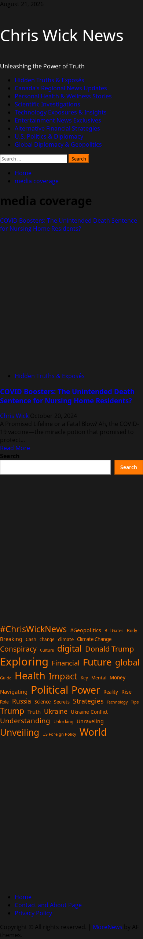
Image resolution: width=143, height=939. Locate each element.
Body (132, 630)
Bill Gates (114, 630)
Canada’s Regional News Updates (61, 88)
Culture (47, 650)
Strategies (88, 701)
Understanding (25, 720)
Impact (63, 676)
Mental (98, 678)
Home (23, 897)
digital (69, 648)
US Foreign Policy (59, 734)
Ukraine (55, 711)
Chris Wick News (62, 35)
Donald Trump (109, 649)
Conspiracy (18, 649)
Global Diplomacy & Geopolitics (58, 144)
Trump (12, 710)
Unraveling (90, 721)
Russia (21, 701)
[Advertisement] (71, 546)
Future (97, 661)
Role (4, 702)
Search (10, 456)
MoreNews (107, 927)
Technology (117, 702)
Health (30, 675)
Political (49, 689)
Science (42, 701)
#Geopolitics (85, 630)
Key (84, 677)
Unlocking (63, 721)
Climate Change (94, 639)
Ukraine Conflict (89, 712)
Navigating (13, 691)
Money (117, 677)
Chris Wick (15, 416)
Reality (110, 692)
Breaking (11, 639)
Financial (66, 662)
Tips (135, 702)
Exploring (24, 661)
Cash (31, 639)
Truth (34, 711)
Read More (15, 448)
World (93, 732)
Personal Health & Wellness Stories (63, 96)
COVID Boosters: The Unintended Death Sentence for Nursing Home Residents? (68, 224)
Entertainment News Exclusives (58, 120)
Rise (126, 691)
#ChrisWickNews (33, 629)
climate (66, 639)
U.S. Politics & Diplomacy (49, 136)
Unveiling (19, 732)
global (127, 662)
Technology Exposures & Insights (61, 112)
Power (86, 690)
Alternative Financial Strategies (57, 128)
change (47, 639)
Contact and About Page (48, 905)
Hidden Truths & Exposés (49, 80)
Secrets (62, 702)
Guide (5, 677)
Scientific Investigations (47, 104)
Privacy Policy (33, 913)
